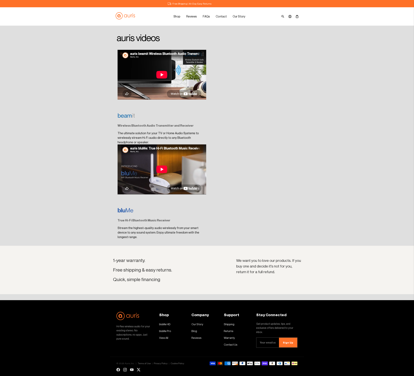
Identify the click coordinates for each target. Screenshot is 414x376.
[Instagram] (125, 369)
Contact (221, 16)
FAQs (206, 16)
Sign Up (288, 342)
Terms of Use (144, 363)
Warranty (229, 337)
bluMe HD (164, 324)
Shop (177, 16)
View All (163, 337)
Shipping (229, 324)
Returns (228, 331)
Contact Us (230, 344)
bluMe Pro (165, 331)
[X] (138, 369)
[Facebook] (118, 369)
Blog (194, 331)
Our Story (239, 16)
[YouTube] (132, 369)
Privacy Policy (161, 363)
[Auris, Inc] (127, 16)
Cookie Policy (177, 363)
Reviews (191, 16)
